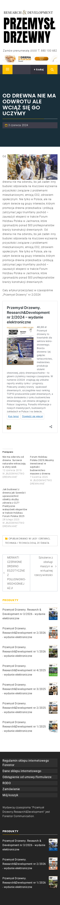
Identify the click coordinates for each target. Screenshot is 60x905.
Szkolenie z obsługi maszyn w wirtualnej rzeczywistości (43, 566)
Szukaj (40, 69)
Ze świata (43, 543)
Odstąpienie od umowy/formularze (27, 777)
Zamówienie (11, 789)
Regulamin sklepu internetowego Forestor (25, 763)
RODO (6, 783)
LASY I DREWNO (41, 538)
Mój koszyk (10, 795)
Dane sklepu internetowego (21, 771)
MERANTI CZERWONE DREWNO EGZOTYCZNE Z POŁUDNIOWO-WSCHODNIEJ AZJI (16, 573)
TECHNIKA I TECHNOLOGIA (20, 543)
